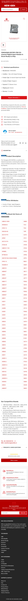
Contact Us (4, 585)
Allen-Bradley (4, 538)
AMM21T (4, 288)
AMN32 (4, 385)
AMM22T (4, 291)
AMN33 (4, 321)
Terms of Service (5, 592)
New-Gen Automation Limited (16, 599)
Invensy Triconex (5, 548)
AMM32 (4, 341)
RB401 (25, 288)
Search (23, 9)
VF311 (25, 238)
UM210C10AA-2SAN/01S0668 (9, 258)
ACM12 (4, 325)
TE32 (25, 228)
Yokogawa (3, 550)
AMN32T (4, 278)
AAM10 (4, 318)
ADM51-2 (4, 358)
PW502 (25, 281)
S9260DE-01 (5, 264)
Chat (10, 132)
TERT (25, 231)
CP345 (25, 244)
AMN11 (4, 298)
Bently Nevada (4, 540)
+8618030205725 (18, 132)
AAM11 (4, 301)
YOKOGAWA (3, 50)
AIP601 (3, 238)
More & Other (4, 573)
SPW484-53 (5, 224)
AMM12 (4, 345)
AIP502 (25, 254)
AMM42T (4, 271)
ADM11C (4, 368)
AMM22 (4, 351)
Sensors (3, 567)
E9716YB (26, 298)
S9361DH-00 (5, 231)
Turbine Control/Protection (7, 569)
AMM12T (4, 285)
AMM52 (4, 331)
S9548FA (4, 251)
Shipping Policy (5, 590)
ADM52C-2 (4, 378)
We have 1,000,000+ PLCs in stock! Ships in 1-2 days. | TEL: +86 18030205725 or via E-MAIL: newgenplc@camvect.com (14, 2)
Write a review (14, 460)
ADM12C (4, 371)
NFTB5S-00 (4, 254)
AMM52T (4, 295)
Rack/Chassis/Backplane (7, 565)
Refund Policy (4, 588)
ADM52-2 (4, 361)
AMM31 (4, 328)
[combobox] (14, 9)
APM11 (4, 305)
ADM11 (4, 355)
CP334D (26, 251)
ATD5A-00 (4, 244)
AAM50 (4, 308)
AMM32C (4, 375)
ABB (2, 536)
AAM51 (4, 311)
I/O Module (4, 563)
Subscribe (23, 513)
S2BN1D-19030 (5, 221)
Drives (2, 561)
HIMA (2, 552)
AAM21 (4, 315)
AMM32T (4, 388)
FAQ (2, 583)
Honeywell (3, 546)
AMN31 (4, 275)
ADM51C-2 (4, 365)
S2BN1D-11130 (5, 248)
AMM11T (4, 281)
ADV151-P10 (5, 234)
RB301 (25, 261)
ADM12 (4, 335)
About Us (3, 581)
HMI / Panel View (5, 571)
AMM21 (4, 348)
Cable (2, 559)
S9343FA (26, 385)
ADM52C (4, 381)
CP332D (26, 241)
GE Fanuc (3, 544)
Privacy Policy (4, 587)
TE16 (25, 224)
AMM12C (4, 268)
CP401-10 (4, 228)
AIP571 (25, 275)
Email (12, 132)
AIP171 (25, 278)
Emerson (3, 542)
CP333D (26, 248)
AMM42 (4, 338)
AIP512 (25, 258)
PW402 (25, 291)
